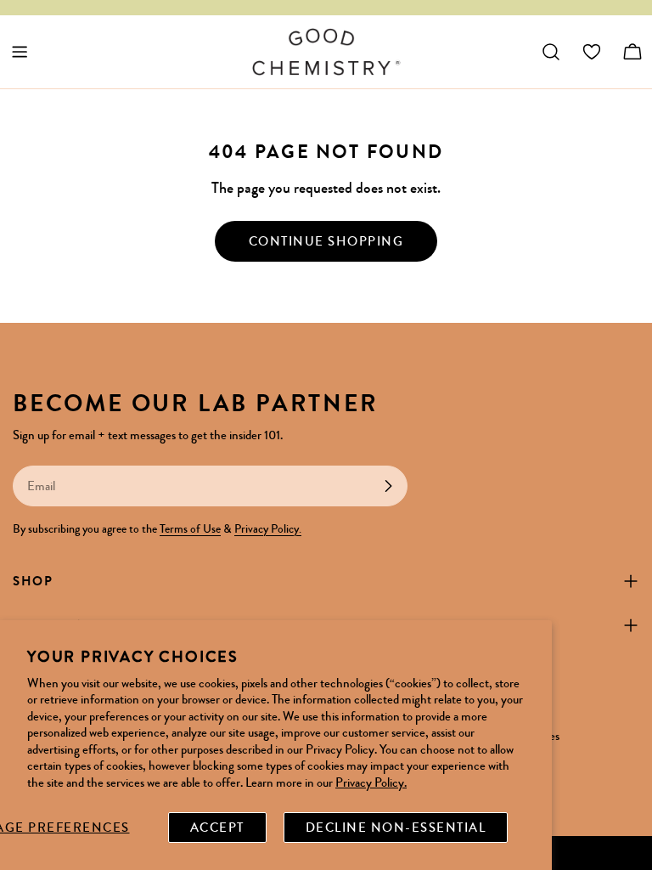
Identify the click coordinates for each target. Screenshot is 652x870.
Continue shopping (326, 241)
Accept (217, 827)
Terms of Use (190, 529)
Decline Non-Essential (396, 827)
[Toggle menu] (20, 52)
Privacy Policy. (371, 782)
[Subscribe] (388, 486)
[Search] (551, 52)
